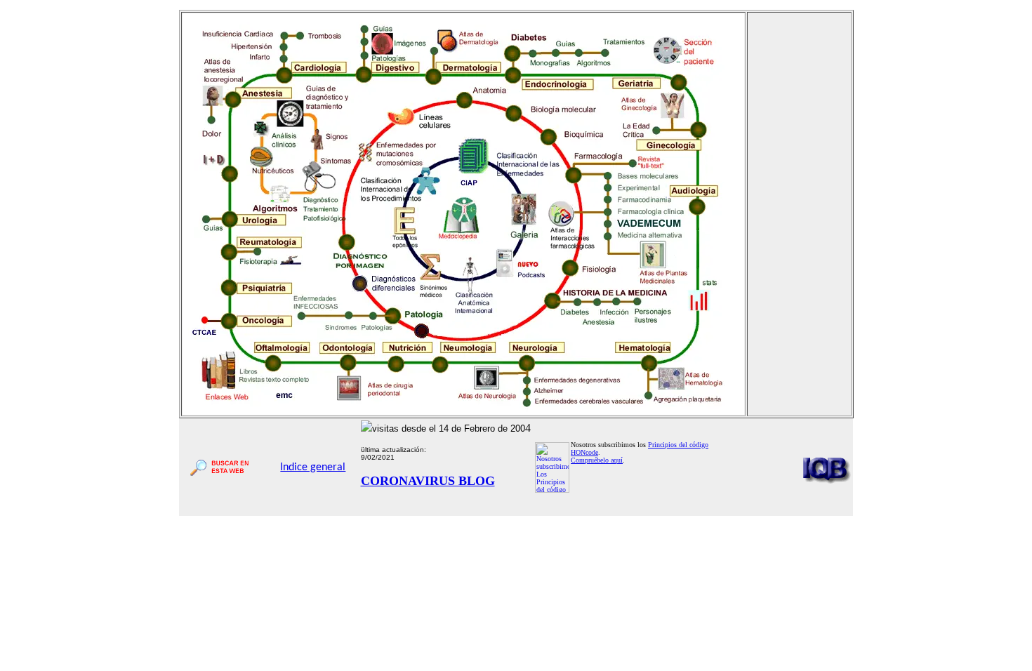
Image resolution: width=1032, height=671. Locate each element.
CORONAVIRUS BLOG (428, 481)
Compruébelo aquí (597, 460)
